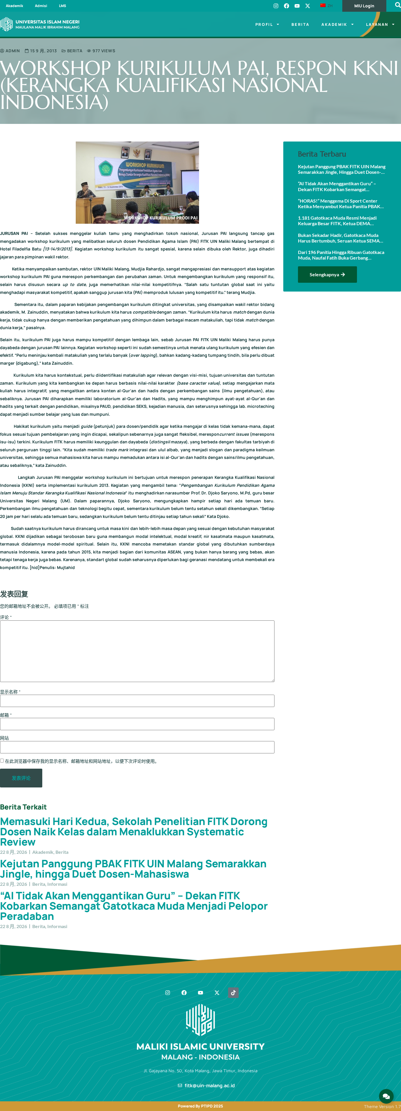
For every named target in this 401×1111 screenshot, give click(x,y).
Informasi (57, 884)
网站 (4, 738)
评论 (6, 617)
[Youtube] (297, 6)
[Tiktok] (233, 992)
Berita (301, 24)
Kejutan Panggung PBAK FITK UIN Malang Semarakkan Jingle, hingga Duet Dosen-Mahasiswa (133, 868)
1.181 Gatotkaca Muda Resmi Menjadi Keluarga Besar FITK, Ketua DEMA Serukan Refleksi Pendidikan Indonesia (338, 220)
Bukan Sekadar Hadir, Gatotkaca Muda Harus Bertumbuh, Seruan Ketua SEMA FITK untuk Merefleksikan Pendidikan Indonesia (339, 237)
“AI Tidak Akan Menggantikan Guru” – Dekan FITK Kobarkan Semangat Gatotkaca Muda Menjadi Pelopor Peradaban (134, 905)
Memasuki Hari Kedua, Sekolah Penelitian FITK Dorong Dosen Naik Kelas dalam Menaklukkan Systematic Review (134, 831)
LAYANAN (377, 24)
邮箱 (6, 715)
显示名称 (10, 692)
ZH (329, 5)
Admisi (41, 5)
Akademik (14, 5)
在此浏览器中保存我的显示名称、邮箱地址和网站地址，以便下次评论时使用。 (82, 761)
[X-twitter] (307, 6)
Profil (264, 24)
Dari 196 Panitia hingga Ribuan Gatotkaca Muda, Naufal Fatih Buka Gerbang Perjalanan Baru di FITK (341, 254)
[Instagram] (276, 6)
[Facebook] (286, 6)
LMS (62, 5)
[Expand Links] (386, 1096)
